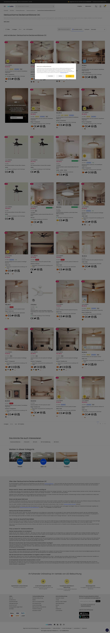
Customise (50, 76)
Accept (69, 76)
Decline (60, 76)
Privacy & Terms (63, 72)
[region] (55, 71)
